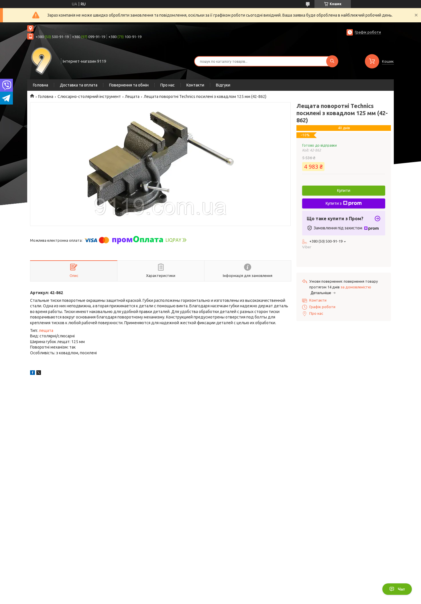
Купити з (334, 203)
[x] (38, 373)
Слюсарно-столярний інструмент (89, 96)
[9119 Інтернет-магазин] (41, 60)
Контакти (195, 85)
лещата (46, 330)
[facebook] (32, 373)
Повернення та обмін (129, 85)
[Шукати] (332, 61)
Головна (40, 85)
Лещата (132, 96)
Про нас (167, 85)
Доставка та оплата (78, 85)
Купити (343, 190)
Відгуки (223, 85)
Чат (401, 589)
